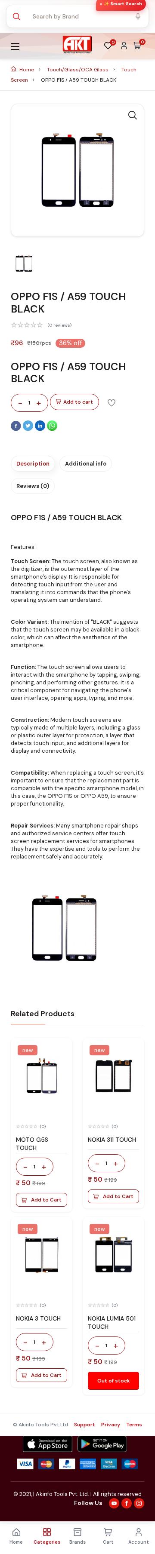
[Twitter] (29, 429)
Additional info (85, 463)
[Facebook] (17, 429)
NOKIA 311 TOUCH (112, 1139)
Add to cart (78, 401)
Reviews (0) (32, 486)
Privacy (110, 1424)
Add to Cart (46, 1199)
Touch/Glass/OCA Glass (78, 69)
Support (84, 1424)
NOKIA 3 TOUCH (38, 1318)
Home (26, 69)
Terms (134, 1424)
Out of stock (113, 1380)
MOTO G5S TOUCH (32, 1144)
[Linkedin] (41, 429)
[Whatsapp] (52, 429)
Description (33, 463)
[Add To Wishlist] (111, 402)
